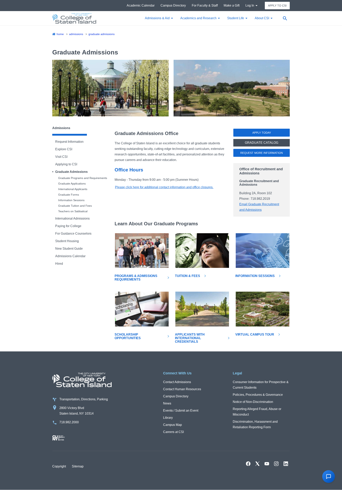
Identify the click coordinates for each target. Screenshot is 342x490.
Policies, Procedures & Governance (258, 394)
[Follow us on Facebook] (248, 464)
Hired (59, 263)
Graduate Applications (72, 183)
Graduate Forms (68, 194)
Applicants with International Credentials (190, 338)
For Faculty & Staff (205, 5)
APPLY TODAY (261, 132)
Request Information (69, 141)
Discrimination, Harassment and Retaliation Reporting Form (255, 424)
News (167, 403)
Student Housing (67, 241)
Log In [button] (249, 5)
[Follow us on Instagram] (276, 464)
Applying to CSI (66, 164)
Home (60, 34)
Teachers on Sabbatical (72, 211)
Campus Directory (173, 5)
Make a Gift (231, 5)
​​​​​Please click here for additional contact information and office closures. (164, 187)
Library (168, 417)
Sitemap (78, 466)
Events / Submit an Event (180, 410)
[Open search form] (285, 18)
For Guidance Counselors (73, 233)
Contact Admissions (177, 382)
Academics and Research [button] (198, 18)
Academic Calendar (141, 5)
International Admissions (72, 218)
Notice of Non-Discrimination (253, 401)
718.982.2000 (69, 422)
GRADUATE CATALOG (261, 142)
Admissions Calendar (70, 256)
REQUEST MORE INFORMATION (261, 152)
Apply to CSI (277, 5)
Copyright (59, 466)
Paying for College (68, 226)
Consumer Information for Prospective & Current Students (261, 384)
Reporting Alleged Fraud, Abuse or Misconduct (257, 411)
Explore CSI (63, 149)
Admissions (76, 34)
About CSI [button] (262, 18)
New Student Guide (69, 248)
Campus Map (172, 424)
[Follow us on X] (257, 464)
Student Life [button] (235, 18)
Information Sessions (71, 200)
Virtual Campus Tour (254, 334)
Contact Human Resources (182, 389)
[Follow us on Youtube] (267, 464)
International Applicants (72, 189)
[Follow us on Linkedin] (286, 464)
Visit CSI (61, 156)
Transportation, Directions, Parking (83, 399)
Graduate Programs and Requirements (82, 178)
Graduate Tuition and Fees (75, 205)
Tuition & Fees (187, 276)
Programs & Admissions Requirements (136, 277)
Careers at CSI (173, 432)
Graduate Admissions (101, 34)
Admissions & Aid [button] (157, 18)
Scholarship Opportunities (128, 336)
